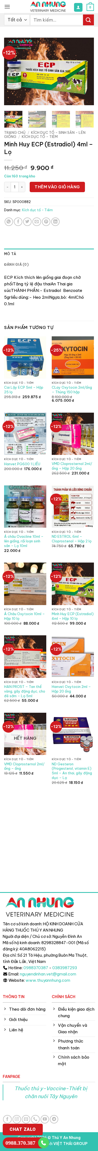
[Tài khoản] (78, 7)
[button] (7, 6)
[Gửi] (88, 19)
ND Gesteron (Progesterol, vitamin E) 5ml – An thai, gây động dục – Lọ (72, 771)
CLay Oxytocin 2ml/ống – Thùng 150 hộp (72, 389)
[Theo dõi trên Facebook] (7, 1119)
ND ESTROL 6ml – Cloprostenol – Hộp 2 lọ (71, 538)
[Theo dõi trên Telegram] (54, 1119)
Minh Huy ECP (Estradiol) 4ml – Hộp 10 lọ (73, 616)
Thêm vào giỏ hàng (57, 186)
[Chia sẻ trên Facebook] (18, 221)
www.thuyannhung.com (48, 980)
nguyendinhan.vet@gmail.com (48, 974)
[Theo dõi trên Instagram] (17, 1119)
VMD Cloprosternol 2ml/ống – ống (24, 766)
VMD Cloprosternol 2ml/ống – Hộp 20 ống (72, 465)
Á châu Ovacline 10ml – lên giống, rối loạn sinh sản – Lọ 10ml (24, 541)
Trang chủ (15, 132)
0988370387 (35, 967)
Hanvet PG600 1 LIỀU (22, 464)
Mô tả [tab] (10, 254)
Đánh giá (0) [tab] (16, 264)
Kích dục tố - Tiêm (40, 136)
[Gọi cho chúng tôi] (35, 1119)
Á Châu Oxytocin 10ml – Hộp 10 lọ (24, 616)
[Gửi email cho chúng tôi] (26, 1119)
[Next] (85, 71)
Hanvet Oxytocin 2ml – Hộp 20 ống (71, 688)
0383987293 (64, 967)
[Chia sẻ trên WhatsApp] (9, 221)
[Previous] (13, 71)
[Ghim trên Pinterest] (46, 221)
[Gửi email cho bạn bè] (36, 221)
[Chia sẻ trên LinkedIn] (55, 221)
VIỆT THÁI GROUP (70, 1143)
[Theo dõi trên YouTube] (45, 1119)
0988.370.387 (20, 1143)
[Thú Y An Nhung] (48, 6)
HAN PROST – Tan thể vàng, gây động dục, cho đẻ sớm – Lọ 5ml (24, 691)
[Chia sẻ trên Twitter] (27, 221)
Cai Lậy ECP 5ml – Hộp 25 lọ (23, 389)
